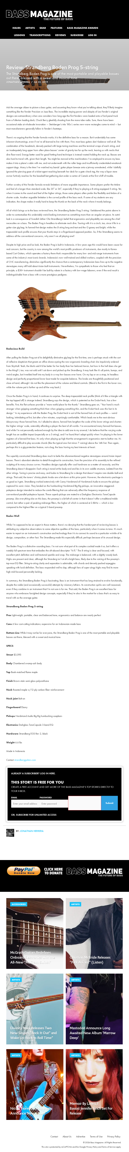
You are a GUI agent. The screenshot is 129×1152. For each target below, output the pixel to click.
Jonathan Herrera (18, 82)
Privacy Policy (92, 1146)
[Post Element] (35, 933)
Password (46, 797)
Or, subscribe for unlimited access (33, 814)
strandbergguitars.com (25, 760)
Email (14, 797)
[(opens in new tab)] (64, 871)
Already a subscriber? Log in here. (33, 773)
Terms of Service (109, 1146)
